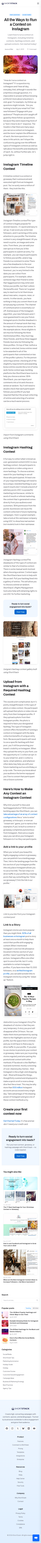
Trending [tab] (28, 1308)
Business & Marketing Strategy (13, 1381)
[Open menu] (38, 3)
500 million (17, 1087)
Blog (20, 1471)
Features (20, 1441)
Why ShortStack (20, 1498)
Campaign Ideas (8, 1378)
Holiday (5, 1368)
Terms (20, 1517)
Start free (20, 612)
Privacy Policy (20, 1513)
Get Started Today (12, 1121)
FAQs (20, 1475)
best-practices (15, 15)
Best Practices (8, 1385)
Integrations (20, 1456)
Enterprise (20, 1459)
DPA (20, 1528)
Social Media (7, 1354)
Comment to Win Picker (20, 1445)
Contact (21, 1501)
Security (20, 1482)
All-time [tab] (35, 1308)
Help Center (20, 1478)
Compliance (20, 1524)
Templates (20, 1452)
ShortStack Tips (8, 1358)
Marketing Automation (11, 1361)
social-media (27, 15)
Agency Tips (7, 1388)
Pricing (20, 1448)
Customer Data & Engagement (13, 1375)
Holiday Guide (8, 1364)
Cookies (21, 1520)
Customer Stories (9, 1371)
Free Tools (20, 1486)
